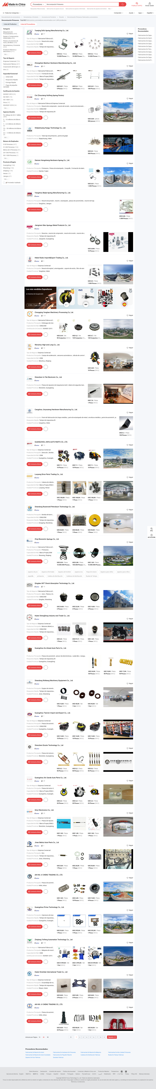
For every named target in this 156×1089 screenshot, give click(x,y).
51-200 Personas (10, 147)
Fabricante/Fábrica (11, 64)
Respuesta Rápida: (33, 47)
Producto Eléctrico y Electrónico (9, 50)
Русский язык (86, 1074)
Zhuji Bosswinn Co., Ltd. (47, 539)
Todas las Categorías (12, 13)
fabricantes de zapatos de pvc (55, 9)
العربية (100, 1074)
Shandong (8, 168)
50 (47, 1037)
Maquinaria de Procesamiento (10, 33)
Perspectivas (115, 1071)
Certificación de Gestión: (35, 328)
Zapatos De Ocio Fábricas (32, 1057)
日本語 (42, 1074)
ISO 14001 (8, 100)
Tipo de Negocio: (32, 38)
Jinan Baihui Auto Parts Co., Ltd (47, 842)
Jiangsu (7, 176)
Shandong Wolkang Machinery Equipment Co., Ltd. (54, 680)
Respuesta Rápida (11, 80)
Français (48, 1074)
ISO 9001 (7, 97)
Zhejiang (8, 171)
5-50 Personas (10, 144)
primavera (40, 576)
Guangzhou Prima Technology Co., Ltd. (49, 907)
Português (70, 1074)
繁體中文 (35, 1074)
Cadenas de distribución (74, 576)
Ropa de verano (91, 572)
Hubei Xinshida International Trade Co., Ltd (51, 972)
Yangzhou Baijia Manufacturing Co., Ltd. (53, 193)
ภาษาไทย (120, 1074)
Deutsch (62, 1074)
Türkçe (127, 1074)
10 (39, 1037)
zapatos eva (79, 572)
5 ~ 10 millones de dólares (11, 120)
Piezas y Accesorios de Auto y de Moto (10, 42)
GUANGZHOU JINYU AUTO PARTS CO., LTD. (51, 442)
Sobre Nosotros (33, 1071)
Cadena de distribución (55, 576)
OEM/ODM (9, 77)
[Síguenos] (122, 1071)
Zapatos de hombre (64, 572)
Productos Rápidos (103, 1071)
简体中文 (28, 1074)
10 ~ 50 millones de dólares (12, 129)
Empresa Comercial (11, 61)
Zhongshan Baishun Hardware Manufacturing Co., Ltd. (55, 63)
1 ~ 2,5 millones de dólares (12, 125)
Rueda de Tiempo (91, 576)
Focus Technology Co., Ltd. (74, 1078)
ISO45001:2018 (10, 105)
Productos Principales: (34, 41)
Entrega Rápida (10, 82)
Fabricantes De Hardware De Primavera (64, 1052)
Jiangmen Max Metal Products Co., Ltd (52, 225)
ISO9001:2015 (9, 94)
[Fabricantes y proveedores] (13, 4)
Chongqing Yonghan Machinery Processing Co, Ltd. (54, 312)
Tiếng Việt (134, 1074)
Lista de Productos (10, 24)
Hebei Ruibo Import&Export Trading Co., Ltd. (51, 258)
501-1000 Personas (10, 155)
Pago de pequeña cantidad (10, 86)
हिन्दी (114, 1074)
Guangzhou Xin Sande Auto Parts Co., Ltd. (51, 777)
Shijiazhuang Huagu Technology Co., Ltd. (50, 128)
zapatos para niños (123, 572)
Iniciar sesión (149, 6)
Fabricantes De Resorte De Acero (34, 1052)
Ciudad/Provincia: (32, 138)
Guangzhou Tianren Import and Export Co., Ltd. (52, 713)
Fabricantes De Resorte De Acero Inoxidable (37, 1055)
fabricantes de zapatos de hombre (97, 9)
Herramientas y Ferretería (11, 46)
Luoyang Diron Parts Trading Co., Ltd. (49, 474)
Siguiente (111, 1037)
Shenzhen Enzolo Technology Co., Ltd (49, 745)
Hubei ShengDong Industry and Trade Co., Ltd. (52, 616)
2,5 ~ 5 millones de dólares (12, 133)
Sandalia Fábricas (58, 1057)
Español (56, 1074)
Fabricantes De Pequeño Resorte (62, 1055)
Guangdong (9, 165)
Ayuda (131, 13)
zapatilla (30, 576)
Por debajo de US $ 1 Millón (12, 116)
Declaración (43, 1071)
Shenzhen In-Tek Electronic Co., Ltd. (48, 377)
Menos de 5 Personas (11, 150)
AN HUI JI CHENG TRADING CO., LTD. (49, 875)
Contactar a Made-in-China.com (87, 1071)
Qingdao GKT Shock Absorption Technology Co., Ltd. (54, 583)
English (21, 1074)
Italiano (78, 1074)
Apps (140, 13)
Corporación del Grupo (11, 67)
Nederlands (107, 1074)
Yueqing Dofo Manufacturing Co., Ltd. (52, 30)
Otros (6, 102)
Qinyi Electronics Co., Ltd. (44, 810)
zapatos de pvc (33, 572)
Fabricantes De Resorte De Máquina (91, 1052)
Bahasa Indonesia (144, 1074)
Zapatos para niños (106, 572)
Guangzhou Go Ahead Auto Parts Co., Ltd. (50, 648)
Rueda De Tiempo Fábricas (116, 1055)
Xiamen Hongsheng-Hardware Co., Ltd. (52, 160)
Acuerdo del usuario (55, 1071)
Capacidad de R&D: (33, 44)
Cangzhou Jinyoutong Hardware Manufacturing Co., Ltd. (56, 409)
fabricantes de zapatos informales (75, 9)
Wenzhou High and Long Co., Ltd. (47, 345)
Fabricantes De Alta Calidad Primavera (119, 1052)
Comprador (118, 13)
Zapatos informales (47, 572)
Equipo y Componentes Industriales (10, 37)
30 (43, 1037)
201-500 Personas (10, 153)
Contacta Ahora (35, 53)
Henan (7, 173)
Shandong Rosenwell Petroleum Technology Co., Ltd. (55, 506)
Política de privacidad (69, 1071)
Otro (5, 69)
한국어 (94, 1074)
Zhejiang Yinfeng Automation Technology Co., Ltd (53, 939)
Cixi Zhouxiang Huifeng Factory (49, 95)
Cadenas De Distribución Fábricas (90, 1055)
